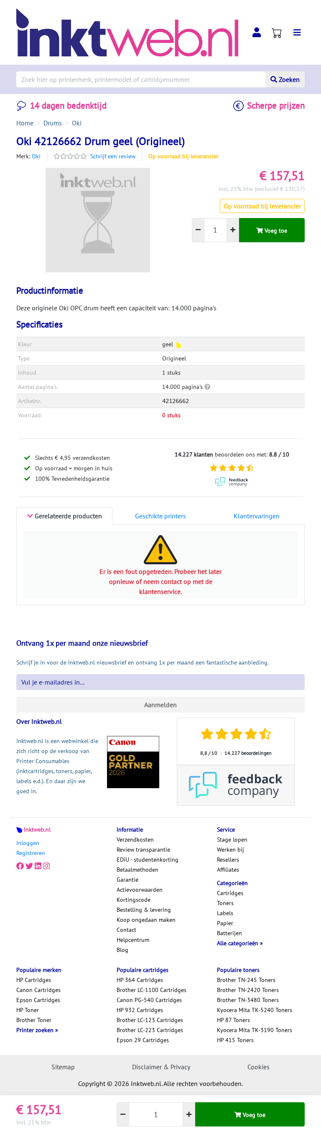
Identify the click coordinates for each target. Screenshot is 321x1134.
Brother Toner (33, 1020)
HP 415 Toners (235, 1040)
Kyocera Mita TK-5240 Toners (254, 1010)
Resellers (228, 859)
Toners (225, 903)
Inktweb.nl (37, 829)
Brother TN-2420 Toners (248, 990)
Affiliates (228, 869)
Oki (36, 156)
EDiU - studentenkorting (147, 859)
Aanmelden (160, 704)
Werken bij (230, 849)
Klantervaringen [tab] (257, 516)
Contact (126, 930)
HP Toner (27, 1010)
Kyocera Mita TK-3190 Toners (254, 1030)
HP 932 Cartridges (140, 1010)
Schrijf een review (112, 156)
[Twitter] (29, 866)
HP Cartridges (33, 980)
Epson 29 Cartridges (143, 1040)
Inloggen (27, 843)
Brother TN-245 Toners (246, 980)
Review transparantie (143, 849)
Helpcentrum (133, 940)
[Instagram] (46, 866)
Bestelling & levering (144, 909)
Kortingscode (133, 899)
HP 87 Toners (233, 1020)
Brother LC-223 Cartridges (150, 1030)
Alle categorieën (238, 943)
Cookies (258, 1067)
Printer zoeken (35, 1030)
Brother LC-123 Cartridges (150, 1020)
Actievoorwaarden (140, 889)
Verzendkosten (135, 839)
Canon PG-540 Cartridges (149, 1000)
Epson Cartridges (38, 1000)
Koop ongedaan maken (146, 919)
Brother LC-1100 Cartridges (151, 990)
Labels (225, 913)
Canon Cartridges (38, 990)
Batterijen (229, 933)
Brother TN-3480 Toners (248, 1000)
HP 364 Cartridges (140, 980)
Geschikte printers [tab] (160, 516)
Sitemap (63, 1067)
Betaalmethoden (137, 869)
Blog (122, 950)
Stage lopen (232, 839)
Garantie (127, 879)
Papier (225, 923)
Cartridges (230, 893)
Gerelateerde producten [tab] (67, 516)
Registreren (30, 853)
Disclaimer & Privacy (161, 1067)
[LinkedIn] (38, 866)
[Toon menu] (297, 33)
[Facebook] (20, 866)
